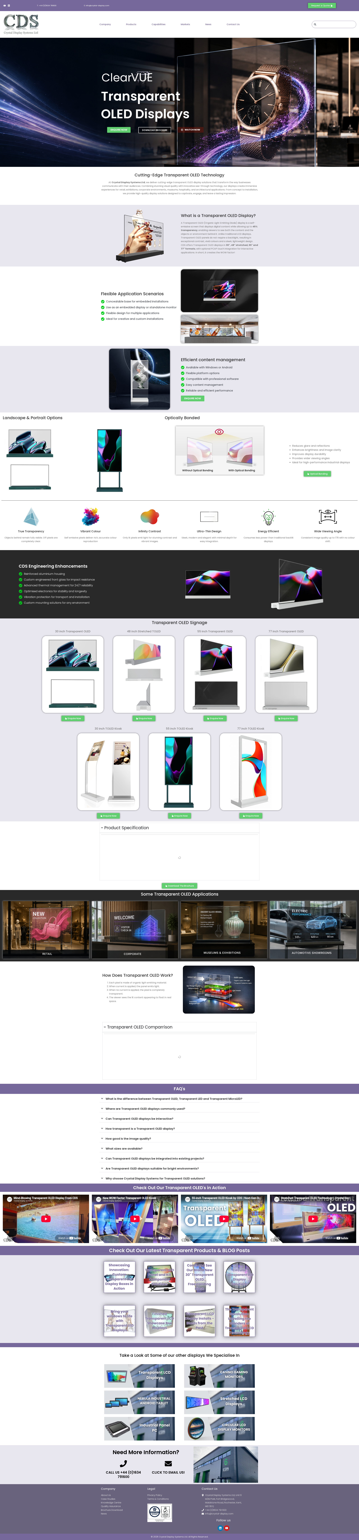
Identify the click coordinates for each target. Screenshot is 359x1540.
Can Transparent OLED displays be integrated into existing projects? (155, 1159)
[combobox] (334, 24)
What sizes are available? (124, 1149)
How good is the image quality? (128, 1139)
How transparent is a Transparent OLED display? (140, 1129)
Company (105, 24)
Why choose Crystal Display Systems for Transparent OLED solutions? (155, 1178)
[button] (179, 1098)
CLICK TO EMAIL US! (168, 1472)
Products (131, 24)
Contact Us (233, 24)
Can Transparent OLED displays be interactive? (139, 1119)
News (208, 24)
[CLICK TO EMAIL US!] (168, 1464)
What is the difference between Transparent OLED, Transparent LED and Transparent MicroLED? (174, 1099)
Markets (185, 24)
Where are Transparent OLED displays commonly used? (145, 1109)
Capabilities (158, 24)
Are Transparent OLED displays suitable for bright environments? (152, 1169)
